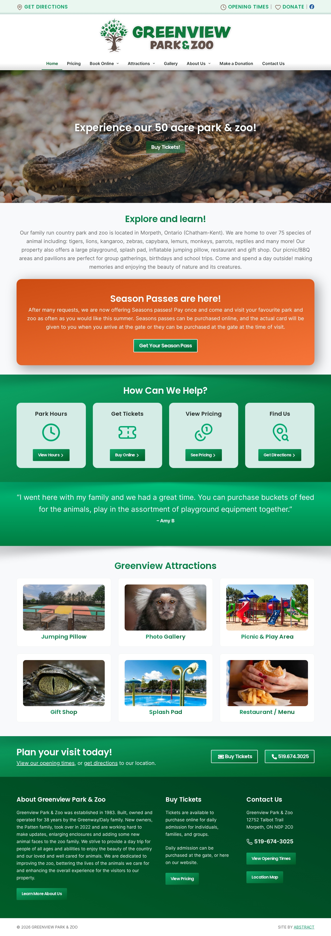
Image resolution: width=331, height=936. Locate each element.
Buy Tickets (238, 756)
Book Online (102, 63)
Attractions (139, 63)
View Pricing (182, 879)
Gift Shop (63, 712)
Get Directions (45, 6)
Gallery (171, 63)
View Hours (48, 455)
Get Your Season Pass (165, 345)
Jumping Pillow (64, 636)
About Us (196, 63)
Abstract (304, 927)
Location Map (265, 877)
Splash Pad (165, 712)
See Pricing (201, 455)
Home (52, 63)
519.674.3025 (293, 756)
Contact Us (273, 63)
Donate (292, 6)
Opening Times (248, 6)
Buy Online (125, 455)
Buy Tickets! (165, 147)
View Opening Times (271, 858)
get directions (101, 763)
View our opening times (45, 763)
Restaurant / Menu (267, 712)
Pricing (74, 63)
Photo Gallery (165, 636)
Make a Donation (236, 63)
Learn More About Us (42, 894)
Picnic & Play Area (267, 636)
